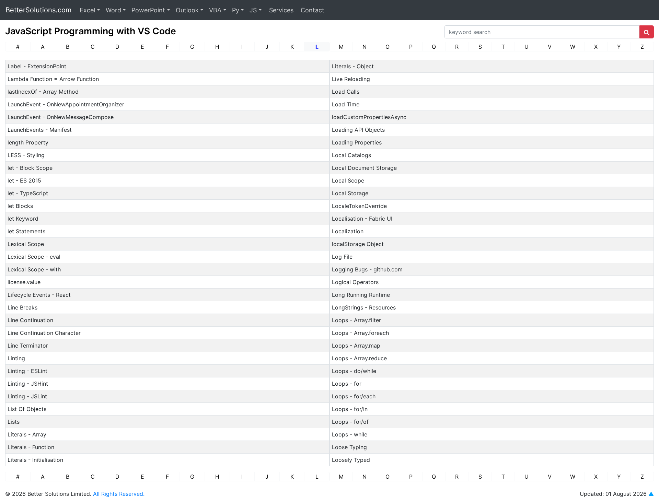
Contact (311, 10)
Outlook (187, 10)
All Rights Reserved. (118, 493)
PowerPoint (148, 10)
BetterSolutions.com (38, 10)
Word (113, 10)
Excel (87, 10)
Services (280, 10)
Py (235, 10)
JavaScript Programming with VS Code (90, 30)
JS (253, 10)
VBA (215, 10)
